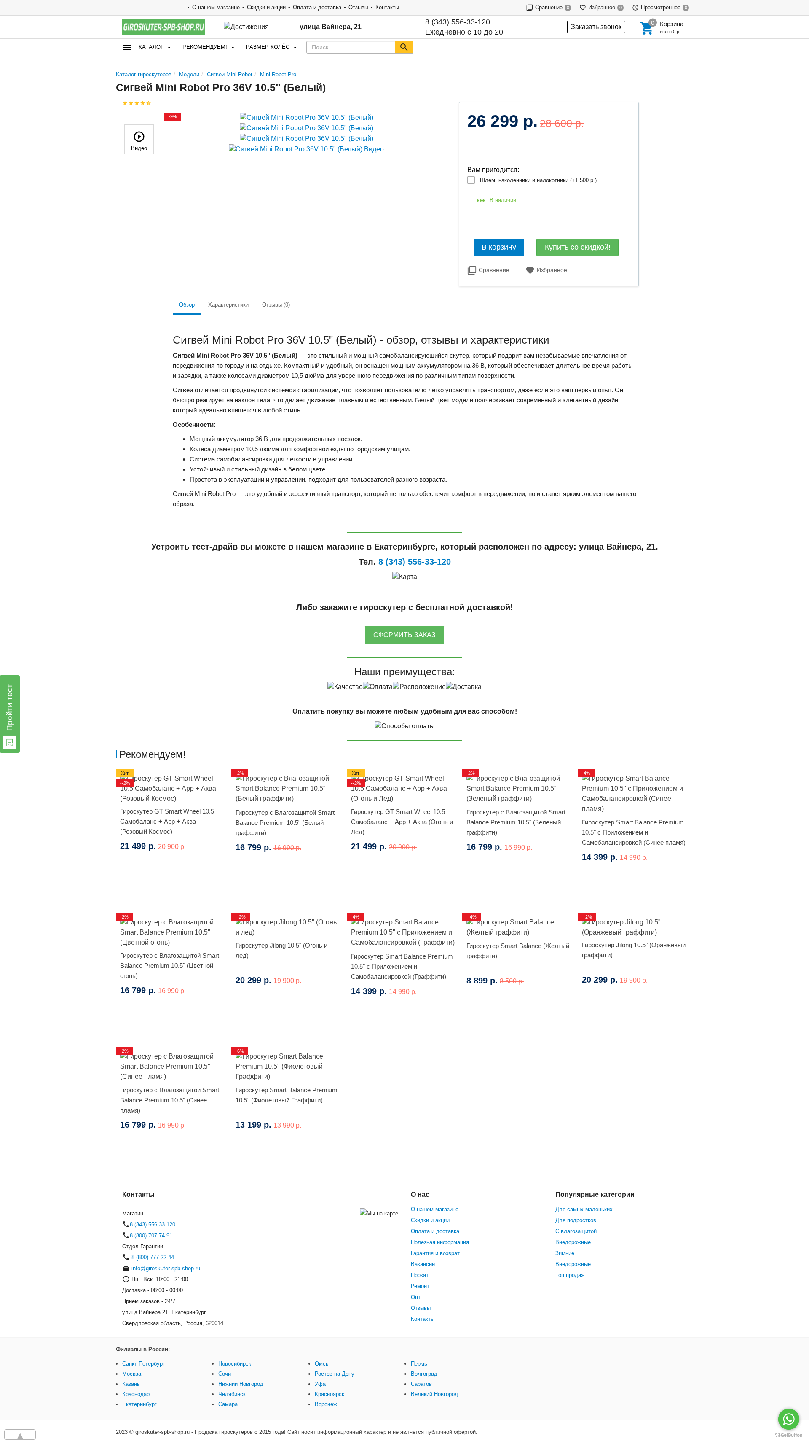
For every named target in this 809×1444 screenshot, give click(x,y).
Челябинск (232, 1394)
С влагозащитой (576, 1231)
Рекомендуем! (204, 47)
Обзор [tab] (187, 305)
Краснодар (136, 1394)
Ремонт (420, 1286)
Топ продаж (570, 1275)
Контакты (387, 7)
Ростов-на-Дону (334, 1374)
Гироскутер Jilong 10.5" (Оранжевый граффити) (634, 950)
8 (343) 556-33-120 (457, 22)
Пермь (419, 1363)
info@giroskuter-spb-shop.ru (165, 1268)
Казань (131, 1384)
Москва (131, 1374)
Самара (228, 1404)
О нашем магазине (216, 7)
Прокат (420, 1275)
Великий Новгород (434, 1394)
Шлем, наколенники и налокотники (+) (538, 180)
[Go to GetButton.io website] (788, 1435)
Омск (321, 1363)
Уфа (320, 1384)
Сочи (224, 1374)
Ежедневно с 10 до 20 (464, 27)
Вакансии (423, 1264)
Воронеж (326, 1404)
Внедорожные (573, 1242)
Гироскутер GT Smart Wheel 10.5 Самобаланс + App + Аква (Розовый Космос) (167, 821)
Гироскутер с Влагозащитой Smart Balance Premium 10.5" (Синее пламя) (169, 1100)
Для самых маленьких (584, 1209)
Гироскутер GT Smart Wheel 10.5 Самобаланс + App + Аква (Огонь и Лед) (402, 821)
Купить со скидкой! (578, 247)
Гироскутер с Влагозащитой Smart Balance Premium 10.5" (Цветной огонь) (169, 965)
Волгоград (424, 1374)
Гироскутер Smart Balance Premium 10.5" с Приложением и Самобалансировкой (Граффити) (402, 966)
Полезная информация (440, 1242)
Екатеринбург (139, 1404)
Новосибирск (234, 1363)
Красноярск (329, 1394)
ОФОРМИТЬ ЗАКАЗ (404, 634)
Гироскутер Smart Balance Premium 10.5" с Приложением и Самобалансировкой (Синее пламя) (634, 832)
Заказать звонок (596, 26)
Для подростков (575, 1220)
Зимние (564, 1253)
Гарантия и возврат (435, 1253)
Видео (139, 148)
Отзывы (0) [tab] (276, 305)
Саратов (421, 1384)
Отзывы (358, 7)
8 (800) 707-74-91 (151, 1235)
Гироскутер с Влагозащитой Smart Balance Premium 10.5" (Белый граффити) (285, 822)
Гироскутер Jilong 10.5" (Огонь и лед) (281, 950)
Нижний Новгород (240, 1384)
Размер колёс (267, 47)
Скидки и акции (266, 7)
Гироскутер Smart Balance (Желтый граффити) (517, 950)
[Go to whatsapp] (788, 1419)
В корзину (499, 247)
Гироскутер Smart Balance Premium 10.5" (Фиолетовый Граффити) (287, 1095)
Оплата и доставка (317, 7)
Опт (416, 1297)
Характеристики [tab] (228, 305)
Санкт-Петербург (143, 1363)
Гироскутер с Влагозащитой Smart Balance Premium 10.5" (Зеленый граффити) (515, 822)
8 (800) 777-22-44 (152, 1257)
